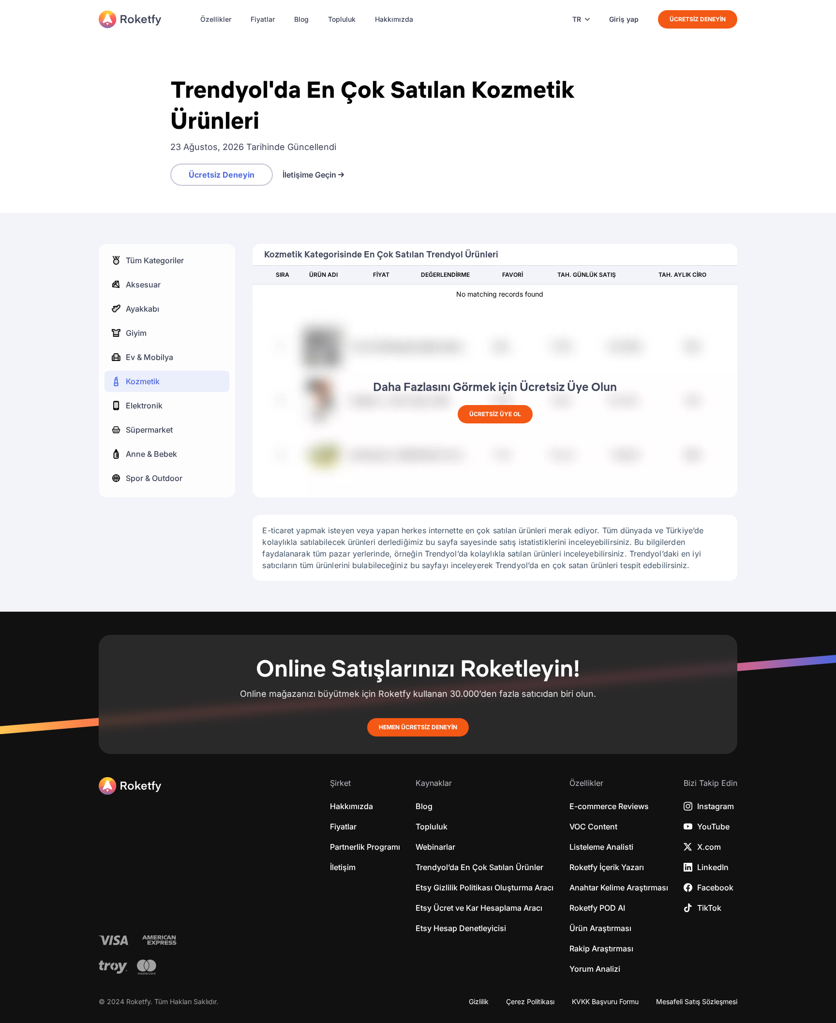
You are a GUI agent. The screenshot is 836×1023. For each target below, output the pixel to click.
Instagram (715, 806)
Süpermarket (149, 430)
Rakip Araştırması (601, 948)
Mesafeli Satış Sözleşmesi (696, 1002)
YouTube (713, 826)
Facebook (715, 887)
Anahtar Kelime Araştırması (618, 887)
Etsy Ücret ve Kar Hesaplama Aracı (479, 908)
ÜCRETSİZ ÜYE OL (495, 414)
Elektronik (144, 405)
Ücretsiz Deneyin (221, 175)
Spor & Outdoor (154, 478)
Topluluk (342, 19)
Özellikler (215, 19)
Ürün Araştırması (600, 928)
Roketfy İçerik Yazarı (606, 867)
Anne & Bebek (151, 454)
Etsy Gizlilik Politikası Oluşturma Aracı (484, 887)
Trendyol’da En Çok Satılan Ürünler (479, 867)
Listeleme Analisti (601, 847)
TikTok (709, 908)
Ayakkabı (142, 309)
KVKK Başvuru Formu (605, 1002)
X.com (709, 847)
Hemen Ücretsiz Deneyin (418, 727)
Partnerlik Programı (365, 847)
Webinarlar (435, 847)
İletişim (343, 867)
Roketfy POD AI (597, 908)
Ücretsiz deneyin (698, 19)
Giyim (136, 333)
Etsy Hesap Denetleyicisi (461, 928)
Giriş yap (624, 19)
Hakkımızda (394, 19)
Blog (301, 19)
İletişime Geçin (309, 174)
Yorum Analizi (594, 969)
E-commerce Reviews (609, 806)
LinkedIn (713, 867)
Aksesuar (143, 284)
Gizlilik (479, 1002)
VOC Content (593, 826)
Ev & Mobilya (149, 357)
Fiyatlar (263, 19)
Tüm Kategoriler (155, 260)
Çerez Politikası (530, 1002)
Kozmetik (143, 381)
